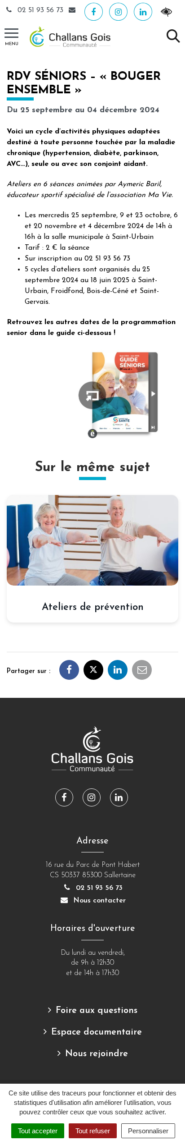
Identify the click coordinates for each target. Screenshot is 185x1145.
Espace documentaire (96, 1032)
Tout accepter (37, 1131)
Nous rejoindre (96, 1053)
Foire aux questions (96, 1010)
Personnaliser (148, 1131)
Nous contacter (98, 900)
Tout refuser (92, 1131)
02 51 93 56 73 (40, 10)
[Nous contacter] (73, 10)
